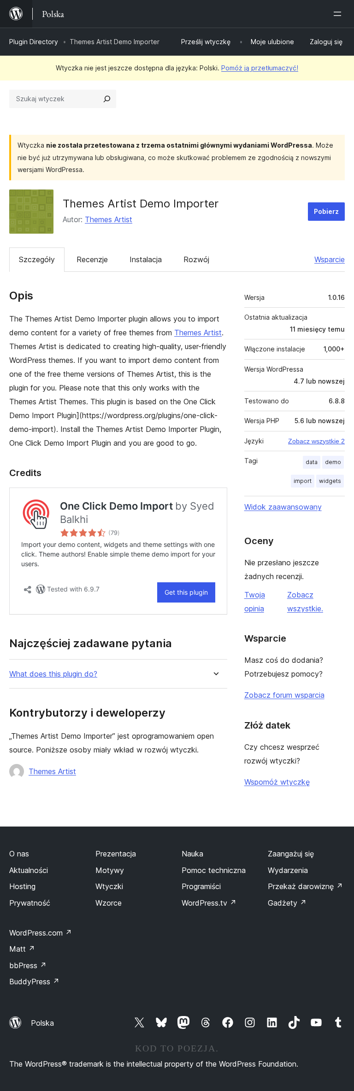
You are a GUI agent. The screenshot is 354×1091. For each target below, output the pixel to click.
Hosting (22, 886)
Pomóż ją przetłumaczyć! (259, 68)
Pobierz (326, 211)
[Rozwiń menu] (339, 14)
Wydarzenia (288, 870)
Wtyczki (109, 886)
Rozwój (196, 259)
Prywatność (29, 902)
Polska (42, 1023)
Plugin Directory (33, 42)
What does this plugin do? (53, 674)
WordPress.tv (209, 902)
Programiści (201, 886)
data (312, 462)
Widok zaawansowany (283, 506)
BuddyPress (34, 981)
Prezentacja (115, 853)
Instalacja (146, 259)
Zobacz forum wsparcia (284, 695)
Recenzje (92, 259)
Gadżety (287, 902)
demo (333, 462)
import (303, 480)
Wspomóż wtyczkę (277, 782)
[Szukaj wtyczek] (107, 99)
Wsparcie (329, 259)
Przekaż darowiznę (305, 886)
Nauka (192, 853)
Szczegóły (37, 259)
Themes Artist (108, 219)
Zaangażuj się (291, 853)
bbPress (28, 965)
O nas (19, 853)
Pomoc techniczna (214, 870)
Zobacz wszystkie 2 (316, 441)
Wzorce (108, 902)
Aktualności (28, 870)
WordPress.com (40, 932)
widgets (330, 480)
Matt (22, 948)
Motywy (109, 870)
